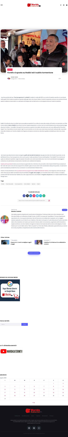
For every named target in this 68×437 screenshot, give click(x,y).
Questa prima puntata (6, 164)
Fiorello (2, 184)
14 (43, 389)
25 (15, 395)
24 (5, 395)
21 (43, 392)
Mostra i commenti (34, 253)
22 (53, 392)
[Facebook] (60, 5)
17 (5, 392)
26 (24, 395)
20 (34, 392)
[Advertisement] (34, 267)
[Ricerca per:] (10, 324)
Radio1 (38, 184)
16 (63, 389)
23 (63, 392)
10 (5, 389)
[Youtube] (66, 5)
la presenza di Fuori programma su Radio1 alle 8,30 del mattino (32, 171)
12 (24, 389)
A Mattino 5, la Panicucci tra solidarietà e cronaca (55, 243)
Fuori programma (18, 184)
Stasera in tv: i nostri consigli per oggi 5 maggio (21, 243)
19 (24, 392)
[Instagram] (63, 5)
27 (34, 395)
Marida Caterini (14, 77)
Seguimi (64, 209)
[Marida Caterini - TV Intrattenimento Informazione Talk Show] (34, 5)
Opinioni (10, 69)
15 (53, 389)
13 (34, 389)
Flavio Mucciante (9, 184)
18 (14, 392)
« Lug (33, 402)
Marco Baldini (27, 184)
